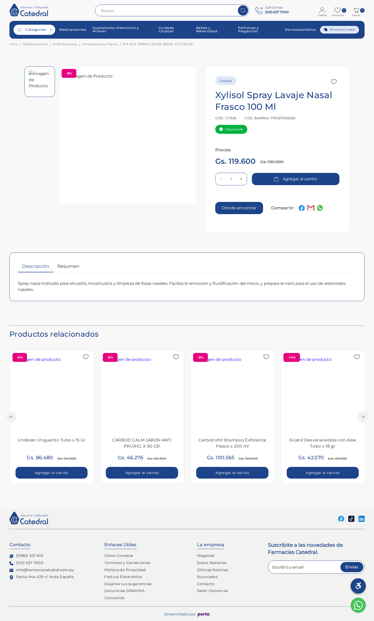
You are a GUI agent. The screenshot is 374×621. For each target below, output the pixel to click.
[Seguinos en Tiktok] (351, 518)
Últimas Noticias (212, 570)
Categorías (35, 29)
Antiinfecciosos (65, 44)
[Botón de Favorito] (333, 81)
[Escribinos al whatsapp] (358, 605)
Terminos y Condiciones (127, 562)
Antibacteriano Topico (100, 44)
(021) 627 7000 (30, 562)
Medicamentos (72, 30)
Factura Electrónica (122, 576)
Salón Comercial (212, 590)
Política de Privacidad (125, 570)
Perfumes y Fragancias (248, 29)
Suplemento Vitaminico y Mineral (116, 29)
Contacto (205, 584)
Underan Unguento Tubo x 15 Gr (51, 440)
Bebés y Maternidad (206, 29)
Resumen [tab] (68, 266)
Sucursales (207, 576)
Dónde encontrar (239, 207)
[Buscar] (243, 10)
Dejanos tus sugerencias (127, 584)
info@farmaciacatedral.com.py (45, 570)
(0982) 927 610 (29, 555)
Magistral (205, 555)
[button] (357, 10)
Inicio (13, 44)
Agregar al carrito (300, 178)
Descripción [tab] (35, 266)
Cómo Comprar (118, 555)
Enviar (351, 567)
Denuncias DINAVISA (124, 590)
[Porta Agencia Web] (204, 614)
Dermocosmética (300, 30)
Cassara (225, 81)
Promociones (342, 29)
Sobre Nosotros (211, 562)
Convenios (114, 598)
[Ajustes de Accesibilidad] (358, 586)
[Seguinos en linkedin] (361, 518)
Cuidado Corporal (166, 29)
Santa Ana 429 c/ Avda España (45, 576)
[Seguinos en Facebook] (341, 518)
